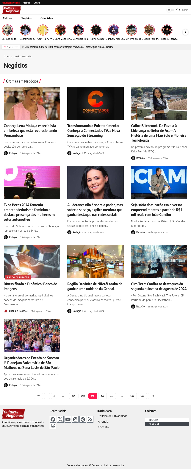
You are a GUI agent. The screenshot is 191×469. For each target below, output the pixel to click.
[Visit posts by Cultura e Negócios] (6, 311)
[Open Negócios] (33, 18)
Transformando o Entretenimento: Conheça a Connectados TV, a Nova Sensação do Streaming (93, 130)
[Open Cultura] (14, 18)
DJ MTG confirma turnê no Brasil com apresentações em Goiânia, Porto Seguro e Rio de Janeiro (67, 46)
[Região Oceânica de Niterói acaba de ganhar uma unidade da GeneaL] (95, 262)
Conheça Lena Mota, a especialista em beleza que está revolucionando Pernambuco (30, 130)
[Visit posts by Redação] (6, 153)
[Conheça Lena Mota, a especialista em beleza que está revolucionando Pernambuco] (32, 103)
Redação (13, 153)
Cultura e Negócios (18, 310)
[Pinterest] (82, 419)
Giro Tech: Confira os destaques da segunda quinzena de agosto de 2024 (159, 286)
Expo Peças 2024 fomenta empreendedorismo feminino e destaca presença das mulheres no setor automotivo (29, 212)
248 (83, 395)
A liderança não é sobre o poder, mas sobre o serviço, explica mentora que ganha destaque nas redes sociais (95, 209)
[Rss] (90, 419)
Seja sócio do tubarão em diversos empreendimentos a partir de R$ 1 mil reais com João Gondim (156, 209)
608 (132, 395)
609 (142, 395)
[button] (185, 47)
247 (73, 395)
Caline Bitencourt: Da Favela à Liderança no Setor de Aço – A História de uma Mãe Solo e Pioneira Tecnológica (158, 132)
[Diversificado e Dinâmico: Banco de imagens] (32, 262)
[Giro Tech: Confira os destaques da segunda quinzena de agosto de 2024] (159, 262)
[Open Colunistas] (55, 18)
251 (111, 395)
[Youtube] (68, 419)
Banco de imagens (18, 277)
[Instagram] (75, 419)
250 (102, 395)
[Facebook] (53, 419)
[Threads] (53, 426)
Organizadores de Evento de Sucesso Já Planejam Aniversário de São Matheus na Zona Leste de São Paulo (32, 362)
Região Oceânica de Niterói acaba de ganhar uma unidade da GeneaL (94, 286)
